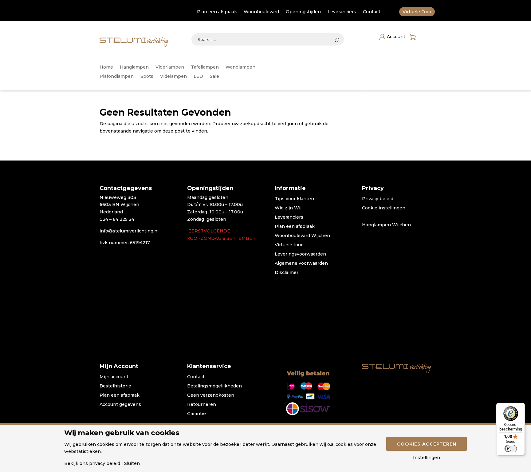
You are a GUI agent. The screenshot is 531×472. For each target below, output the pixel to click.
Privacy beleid (377, 198)
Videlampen (173, 76)
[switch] (511, 448)
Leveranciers (342, 12)
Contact (371, 12)
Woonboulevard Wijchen (302, 235)
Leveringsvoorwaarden (300, 254)
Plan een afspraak (217, 12)
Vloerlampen (169, 67)
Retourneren (201, 404)
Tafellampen (205, 67)
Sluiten (132, 463)
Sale (214, 76)
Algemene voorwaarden (301, 263)
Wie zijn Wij (288, 208)
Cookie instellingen (383, 208)
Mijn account (114, 377)
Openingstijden (303, 12)
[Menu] (521, 406)
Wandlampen (240, 67)
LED (198, 76)
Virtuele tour (289, 245)
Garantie (196, 413)
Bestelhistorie (115, 386)
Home (106, 67)
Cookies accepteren (426, 444)
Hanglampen (134, 67)
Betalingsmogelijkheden (214, 386)
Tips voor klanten (294, 198)
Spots (146, 76)
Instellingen (426, 457)
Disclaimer (286, 272)
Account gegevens (120, 404)
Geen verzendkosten (210, 395)
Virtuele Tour (417, 12)
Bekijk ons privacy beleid (92, 463)
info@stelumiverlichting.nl (129, 231)
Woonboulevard (261, 12)
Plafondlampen (117, 76)
